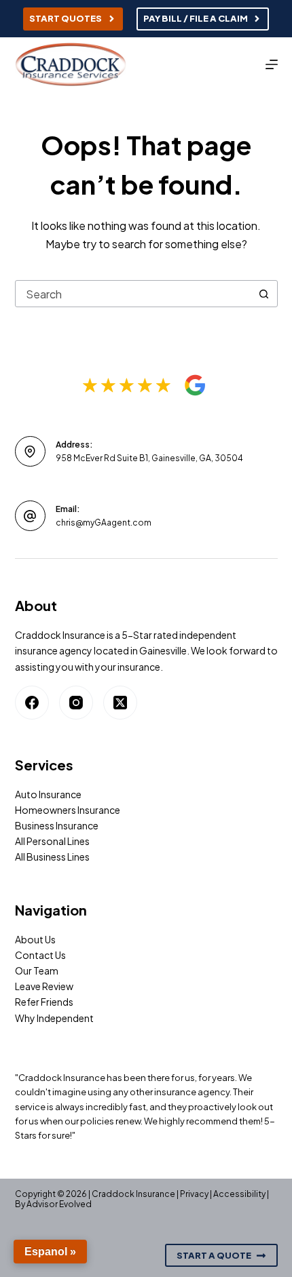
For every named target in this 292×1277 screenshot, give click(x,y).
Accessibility (239, 1194)
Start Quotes (65, 18)
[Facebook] (32, 703)
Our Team (36, 970)
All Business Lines (52, 856)
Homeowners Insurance (67, 810)
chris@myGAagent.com (103, 522)
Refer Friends (44, 1002)
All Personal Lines (52, 841)
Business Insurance (56, 825)
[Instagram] (76, 703)
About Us (35, 939)
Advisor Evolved (59, 1204)
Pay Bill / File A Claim (195, 18)
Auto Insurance (48, 794)
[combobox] (133, 293)
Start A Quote (214, 1255)
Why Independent (54, 1018)
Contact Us (40, 955)
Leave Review (44, 986)
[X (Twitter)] (120, 703)
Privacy (194, 1194)
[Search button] (264, 294)
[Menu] (272, 64)
